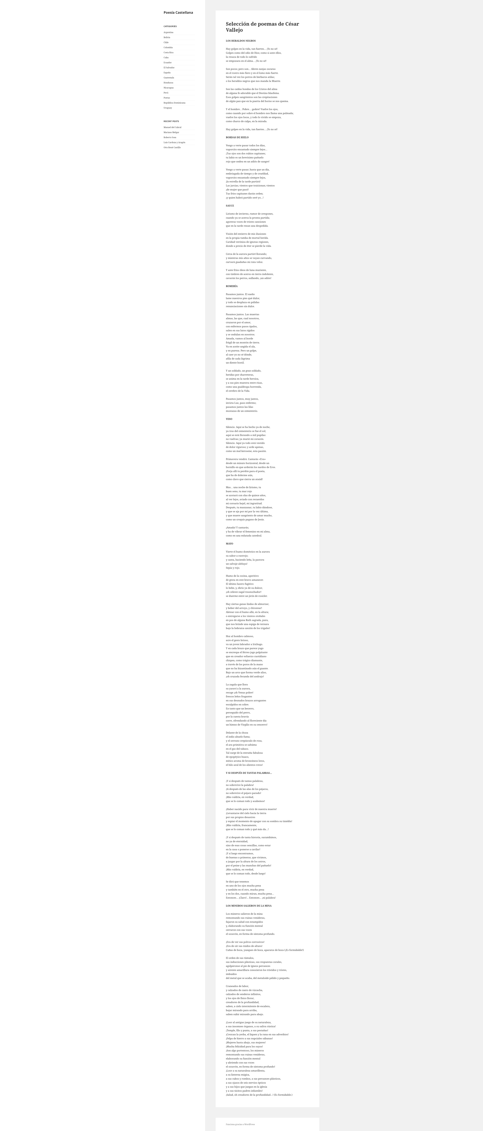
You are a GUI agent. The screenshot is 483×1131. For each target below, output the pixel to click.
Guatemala (169, 77)
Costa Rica (168, 52)
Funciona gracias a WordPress (240, 1124)
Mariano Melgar (171, 132)
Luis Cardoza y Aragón (174, 142)
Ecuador (168, 62)
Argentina (168, 32)
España (167, 72)
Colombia (168, 47)
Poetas (167, 97)
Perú (166, 92)
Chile (166, 42)
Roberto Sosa (170, 137)
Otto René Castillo (172, 147)
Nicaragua (169, 87)
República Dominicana (174, 102)
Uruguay (168, 107)
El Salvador (169, 67)
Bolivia (167, 37)
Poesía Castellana (178, 12)
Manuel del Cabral (172, 127)
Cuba (166, 57)
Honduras (168, 82)
